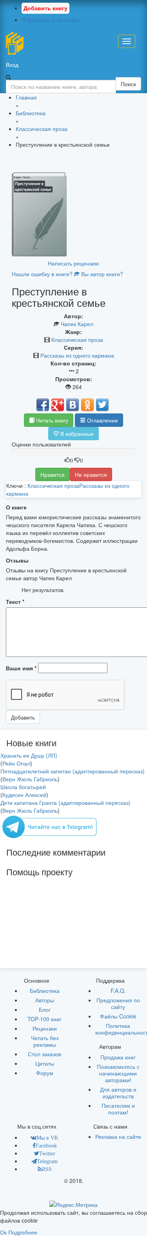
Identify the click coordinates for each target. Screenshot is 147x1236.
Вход (12, 64)
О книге (16, 507)
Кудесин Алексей (24, 795)
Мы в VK (47, 1137)
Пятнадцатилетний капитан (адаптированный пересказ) (72, 771)
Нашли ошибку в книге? (42, 274)
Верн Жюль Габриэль (30, 779)
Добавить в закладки (53, 20)
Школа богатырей (23, 787)
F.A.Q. (118, 990)
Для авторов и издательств (118, 1092)
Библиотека (45, 990)
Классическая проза (77, 339)
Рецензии (45, 1028)
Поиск (128, 84)
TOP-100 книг (44, 1019)
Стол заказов (44, 1054)
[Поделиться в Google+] (57, 404)
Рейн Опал (16, 763)
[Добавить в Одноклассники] (87, 404)
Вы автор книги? (101, 274)
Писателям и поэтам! (118, 1108)
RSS (47, 1169)
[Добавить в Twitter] (102, 404)
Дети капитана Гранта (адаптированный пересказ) (65, 802)
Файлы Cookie (118, 1016)
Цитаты (44, 1063)
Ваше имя (21, 668)
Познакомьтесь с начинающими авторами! (118, 1073)
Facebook (46, 1145)
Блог (45, 1009)
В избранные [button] (76, 433)
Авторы (44, 1000)
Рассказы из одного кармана (77, 355)
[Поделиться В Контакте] (72, 404)
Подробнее (22, 1232)
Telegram (47, 1161)
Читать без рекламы (44, 1041)
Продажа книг (118, 1057)
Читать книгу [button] (51, 420)
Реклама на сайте (118, 1136)
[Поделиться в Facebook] (42, 404)
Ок (3, 1232)
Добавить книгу (45, 8)
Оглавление (101, 420)
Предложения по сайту (118, 1003)
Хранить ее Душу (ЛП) (28, 755)
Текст (15, 601)
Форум (44, 1073)
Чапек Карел (77, 324)
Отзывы (17, 560)
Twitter (47, 1153)
